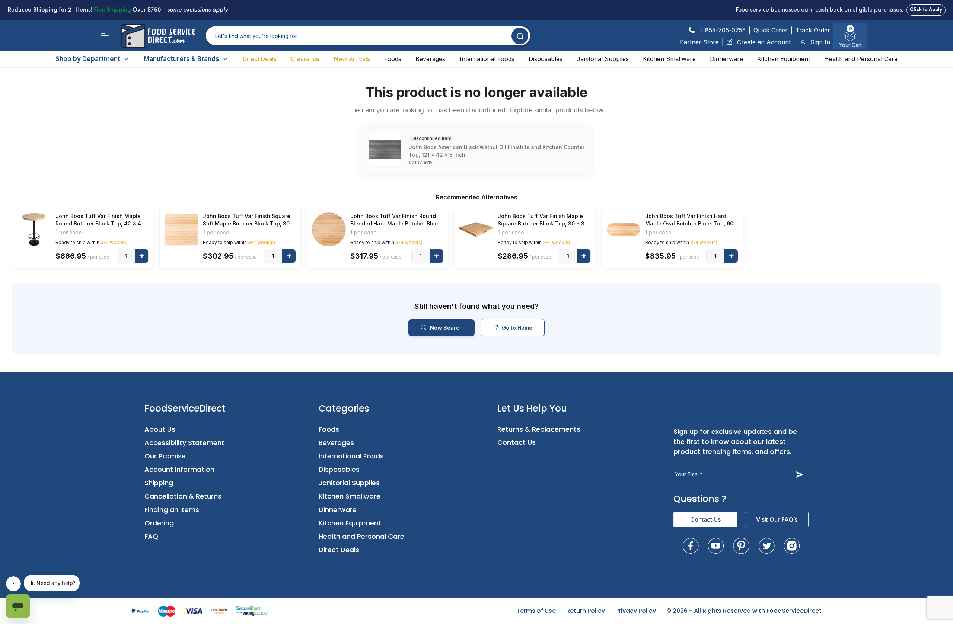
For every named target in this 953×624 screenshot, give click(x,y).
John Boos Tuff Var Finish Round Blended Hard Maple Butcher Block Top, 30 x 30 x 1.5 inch (395, 220)
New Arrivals (352, 59)
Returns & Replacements (538, 429)
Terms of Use (536, 611)
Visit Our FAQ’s (776, 519)
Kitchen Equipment (783, 59)
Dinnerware (726, 59)
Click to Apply (926, 10)
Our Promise (165, 456)
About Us (159, 429)
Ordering (159, 523)
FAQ (151, 536)
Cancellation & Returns (182, 496)
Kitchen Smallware (669, 59)
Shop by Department (87, 59)
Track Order (813, 30)
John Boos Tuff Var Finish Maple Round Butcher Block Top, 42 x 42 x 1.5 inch (99, 220)
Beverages (430, 59)
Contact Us (516, 442)
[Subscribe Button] (800, 474)
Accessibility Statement (184, 442)
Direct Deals (260, 59)
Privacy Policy (635, 611)
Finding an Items (171, 509)
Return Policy (585, 611)
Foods (392, 59)
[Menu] (105, 35)
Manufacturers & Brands (181, 59)
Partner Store (699, 42)
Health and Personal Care (861, 59)
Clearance (305, 59)
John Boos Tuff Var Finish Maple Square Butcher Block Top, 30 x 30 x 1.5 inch (543, 220)
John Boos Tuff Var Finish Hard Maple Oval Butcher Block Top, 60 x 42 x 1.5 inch (691, 220)
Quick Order (770, 30)
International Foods (487, 59)
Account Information (179, 469)
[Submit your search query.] (519, 36)
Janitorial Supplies (603, 59)
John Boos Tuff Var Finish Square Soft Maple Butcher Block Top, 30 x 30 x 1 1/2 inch (248, 220)
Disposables (545, 59)
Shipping (158, 482)
